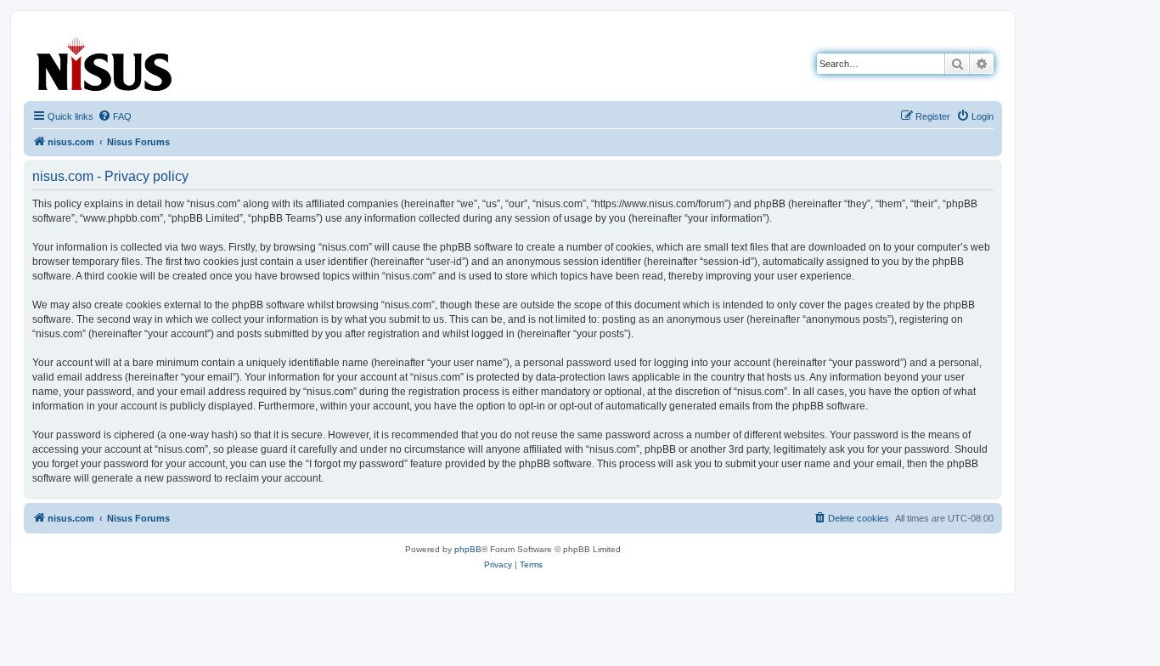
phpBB (467, 549)
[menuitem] (115, 116)
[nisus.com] (105, 60)
